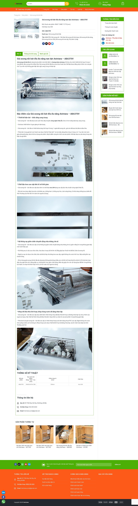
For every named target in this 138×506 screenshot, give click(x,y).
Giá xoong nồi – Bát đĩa (58, 37)
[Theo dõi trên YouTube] (26, 464)
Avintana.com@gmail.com (32, 411)
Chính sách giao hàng (76, 492)
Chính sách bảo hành (76, 485)
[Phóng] (16, 30)
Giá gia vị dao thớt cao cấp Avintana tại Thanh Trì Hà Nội (115, 79)
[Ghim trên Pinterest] (49, 43)
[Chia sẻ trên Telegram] (52, 43)
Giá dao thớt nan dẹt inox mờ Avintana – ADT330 (24, 446)
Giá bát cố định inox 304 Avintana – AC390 (83, 446)
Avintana (26, 502)
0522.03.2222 (84, 5)
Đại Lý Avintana (89, 9)
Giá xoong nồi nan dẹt (62, 39)
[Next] (36, 25)
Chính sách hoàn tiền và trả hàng (80, 495)
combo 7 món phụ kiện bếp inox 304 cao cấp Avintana (115, 71)
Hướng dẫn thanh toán (111, 31)
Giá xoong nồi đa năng (86, 37)
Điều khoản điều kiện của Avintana (80, 479)
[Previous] (17, 25)
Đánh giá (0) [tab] (44, 54)
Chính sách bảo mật (76, 489)
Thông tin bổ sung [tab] (30, 54)
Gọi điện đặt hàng (47, 479)
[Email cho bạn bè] (46, 43)
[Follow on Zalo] (29, 464)
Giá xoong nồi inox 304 (48, 39)
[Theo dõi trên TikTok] (19, 464)
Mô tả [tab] (19, 54)
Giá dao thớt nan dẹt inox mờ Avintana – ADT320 (44, 446)
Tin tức (72, 9)
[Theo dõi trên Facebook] (15, 464)
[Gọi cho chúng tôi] (22, 464)
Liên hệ (80, 9)
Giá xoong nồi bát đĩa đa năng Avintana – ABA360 (64, 446)
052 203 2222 (33, 407)
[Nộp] (67, 3)
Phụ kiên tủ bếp (73, 39)
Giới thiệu (55, 9)
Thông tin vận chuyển (111, 27)
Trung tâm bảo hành (111, 23)
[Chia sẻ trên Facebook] (43, 43)
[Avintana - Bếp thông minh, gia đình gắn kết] (18, 4)
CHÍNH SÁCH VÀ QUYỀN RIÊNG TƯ (114, 55)
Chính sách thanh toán (77, 482)
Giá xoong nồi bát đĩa (36, 15)
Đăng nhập (107, 5)
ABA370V (48, 37)
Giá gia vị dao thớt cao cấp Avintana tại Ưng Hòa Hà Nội (115, 86)
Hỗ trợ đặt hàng (47, 485)
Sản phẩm (64, 9)
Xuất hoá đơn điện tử (48, 482)
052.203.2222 (110, 43)
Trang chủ (46, 9)
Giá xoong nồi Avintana (72, 37)
